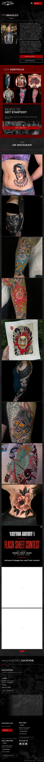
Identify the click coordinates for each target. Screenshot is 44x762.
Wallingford (5, 13)
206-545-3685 (6, 687)
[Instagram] (23, 743)
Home (2, 18)
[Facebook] (20, 743)
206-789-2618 (22, 733)
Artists (6, 18)
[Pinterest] (26, 743)
